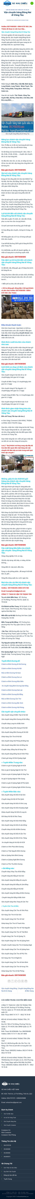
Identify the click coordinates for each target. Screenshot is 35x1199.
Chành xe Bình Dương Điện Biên (12, 681)
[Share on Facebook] (12, 981)
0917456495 (20, 290)
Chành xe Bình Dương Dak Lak (11, 690)
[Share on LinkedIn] (25, 981)
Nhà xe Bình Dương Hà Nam (11, 673)
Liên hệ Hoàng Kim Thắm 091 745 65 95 (17, 9)
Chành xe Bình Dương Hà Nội (11, 668)
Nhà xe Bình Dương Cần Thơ (11, 699)
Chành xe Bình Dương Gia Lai (11, 677)
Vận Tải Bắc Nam (23, 1192)
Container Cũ (5, 1130)
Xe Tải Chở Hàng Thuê (9, 1193)
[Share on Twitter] (15, 981)
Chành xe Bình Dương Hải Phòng (12, 707)
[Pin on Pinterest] (22, 981)
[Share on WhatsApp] (9, 981)
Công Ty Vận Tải (11, 1192)
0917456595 (12, 26)
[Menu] (31, 3)
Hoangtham (24, 20)
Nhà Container (6, 1132)
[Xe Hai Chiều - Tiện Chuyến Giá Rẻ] (16, 3)
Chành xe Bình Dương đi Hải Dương (13, 664)
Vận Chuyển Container (25, 1193)
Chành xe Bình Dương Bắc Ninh (12, 703)
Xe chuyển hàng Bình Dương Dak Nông (14, 686)
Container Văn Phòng (8, 1135)
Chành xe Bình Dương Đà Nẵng (12, 694)
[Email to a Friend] (19, 981)
